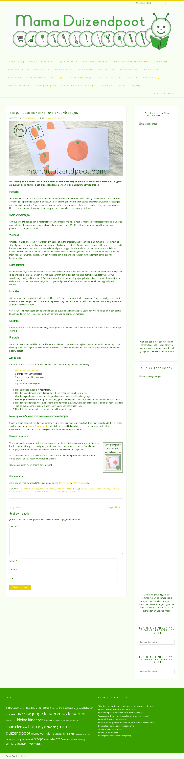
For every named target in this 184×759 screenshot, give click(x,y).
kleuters (114, 489)
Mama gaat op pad (46, 85)
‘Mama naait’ (65, 483)
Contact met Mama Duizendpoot (79, 85)
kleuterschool (16, 491)
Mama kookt (85, 69)
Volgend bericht (115, 507)
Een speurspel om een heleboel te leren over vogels (121, 712)
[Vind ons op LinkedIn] (154, 3)
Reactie (13, 526)
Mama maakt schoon (19, 85)
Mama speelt (151, 69)
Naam (13, 561)
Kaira (23, 756)
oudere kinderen (83, 734)
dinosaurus (68, 708)
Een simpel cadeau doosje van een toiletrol (117, 709)
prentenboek (26, 739)
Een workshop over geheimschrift (113, 719)
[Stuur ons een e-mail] (172, 3)
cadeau (31, 707)
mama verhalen (41, 733)
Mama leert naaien (18, 69)
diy (82, 489)
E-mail (13, 569)
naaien (69, 733)
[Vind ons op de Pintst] (159, 3)
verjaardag (13, 743)
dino (61, 708)
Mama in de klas (64, 69)
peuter (16, 739)
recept (38, 739)
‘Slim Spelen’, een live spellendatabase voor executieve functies (126, 706)
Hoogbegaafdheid (67, 61)
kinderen (76, 713)
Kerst (65, 714)
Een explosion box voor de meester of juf (116, 726)
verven (23, 743)
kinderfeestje (11, 721)
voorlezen (35, 743)
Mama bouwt (15, 77)
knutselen (31, 491)
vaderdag (81, 740)
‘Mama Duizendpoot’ (37, 426)
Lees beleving (16, 61)
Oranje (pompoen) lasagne (110, 729)
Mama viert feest (130, 69)
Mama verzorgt (151, 77)
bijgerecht (24, 708)
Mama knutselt (42, 69)
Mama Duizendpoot (55, 118)
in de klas (24, 714)
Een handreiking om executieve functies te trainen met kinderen (126, 722)
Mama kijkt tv (58, 77)
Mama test (132, 77)
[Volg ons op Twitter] (163, 3)
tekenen (66, 739)
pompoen (48, 491)
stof (59, 739)
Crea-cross (42, 707)
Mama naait (160, 61)
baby (9, 707)
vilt (28, 744)
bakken (16, 708)
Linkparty (135, 85)
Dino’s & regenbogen (40, 61)
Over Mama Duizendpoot (96, 61)
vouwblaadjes (61, 491)
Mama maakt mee (37, 77)
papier (40, 491)
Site (11, 578)
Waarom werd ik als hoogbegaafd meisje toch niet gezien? (123, 716)
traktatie (73, 739)
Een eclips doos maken (108, 732)
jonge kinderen (47, 713)
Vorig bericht (15, 507)
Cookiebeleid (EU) (142, 3)
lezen (25, 727)
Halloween (90, 489)
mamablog (51, 727)
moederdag (58, 733)
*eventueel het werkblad (26, 370)
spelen (51, 739)
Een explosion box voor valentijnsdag (114, 735)
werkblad (74, 491)
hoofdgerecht (12, 714)
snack (46, 739)
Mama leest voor (106, 69)
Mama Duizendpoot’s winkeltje (131, 61)
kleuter (48, 720)
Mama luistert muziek (110, 77)
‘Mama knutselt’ (81, 483)
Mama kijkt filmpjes (82, 77)
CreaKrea (54, 708)
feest (81, 708)
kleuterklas (103, 489)
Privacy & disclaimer (113, 85)
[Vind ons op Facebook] (168, 3)
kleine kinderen (30, 720)
